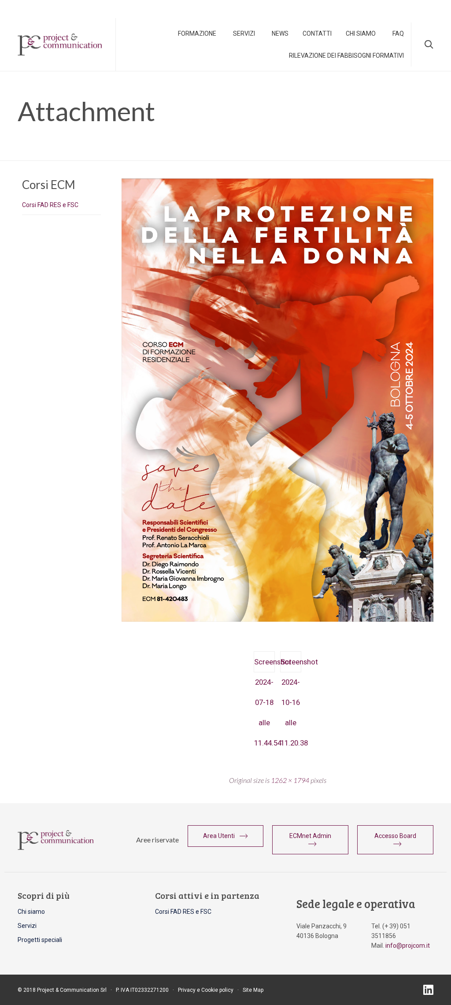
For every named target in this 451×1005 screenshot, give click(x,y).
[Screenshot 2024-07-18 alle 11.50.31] (277, 619)
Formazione (197, 33)
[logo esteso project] (56, 847)
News (280, 33)
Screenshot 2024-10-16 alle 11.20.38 (291, 664)
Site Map (253, 990)
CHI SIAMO (361, 33)
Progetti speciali (40, 939)
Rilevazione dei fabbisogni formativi (346, 55)
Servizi (244, 33)
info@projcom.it (407, 945)
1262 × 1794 (290, 780)
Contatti (317, 33)
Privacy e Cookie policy (205, 990)
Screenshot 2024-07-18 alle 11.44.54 (264, 664)
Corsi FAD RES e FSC (50, 204)
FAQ (398, 33)
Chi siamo (31, 911)
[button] (226, 835)
